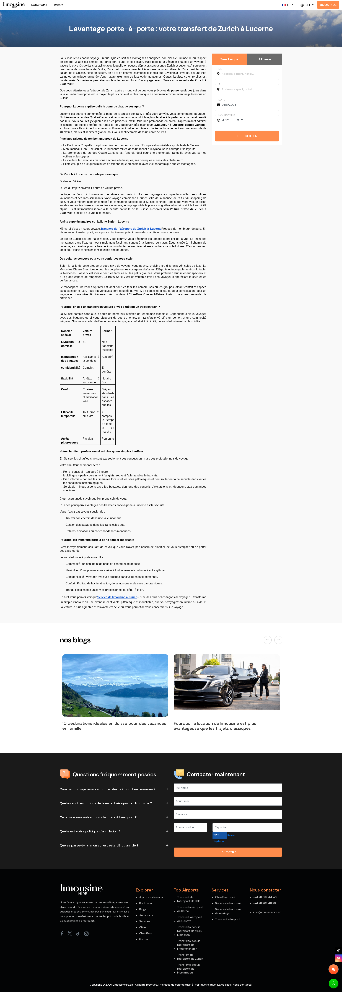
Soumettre (228, 852)
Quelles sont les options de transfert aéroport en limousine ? (106, 803)
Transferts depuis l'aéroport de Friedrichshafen (188, 945)
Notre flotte (39, 5)
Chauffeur (145, 933)
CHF (308, 5)
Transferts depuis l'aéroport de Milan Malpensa (189, 931)
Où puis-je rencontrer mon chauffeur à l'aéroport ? (98, 817)
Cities (143, 927)
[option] (115, 693)
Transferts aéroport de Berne (190, 909)
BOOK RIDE (328, 5)
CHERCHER (247, 136)
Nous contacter (242, 984)
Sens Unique (229, 59)
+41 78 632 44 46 (265, 897)
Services (144, 921)
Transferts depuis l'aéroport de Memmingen (188, 968)
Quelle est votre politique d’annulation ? (90, 831)
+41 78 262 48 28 (264, 903)
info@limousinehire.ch (267, 912)
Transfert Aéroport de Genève (189, 919)
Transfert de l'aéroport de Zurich (190, 957)
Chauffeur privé (225, 897)
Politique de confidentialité (176, 984)
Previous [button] (268, 640)
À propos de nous (151, 897)
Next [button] (279, 640)
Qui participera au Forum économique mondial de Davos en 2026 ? (223, 726)
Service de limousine (228, 903)
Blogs (142, 909)
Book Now (145, 903)
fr (289, 5)
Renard (58, 5)
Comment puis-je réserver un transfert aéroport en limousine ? (108, 789)
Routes (144, 939)
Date (222, 100)
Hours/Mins (227, 115)
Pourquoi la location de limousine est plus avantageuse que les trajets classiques (103, 726)
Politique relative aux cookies (213, 984)
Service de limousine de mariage (228, 911)
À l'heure (264, 59)
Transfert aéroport (227, 919)
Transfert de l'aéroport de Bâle (188, 899)
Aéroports (146, 915)
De (220, 69)
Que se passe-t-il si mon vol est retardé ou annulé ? (99, 845)
